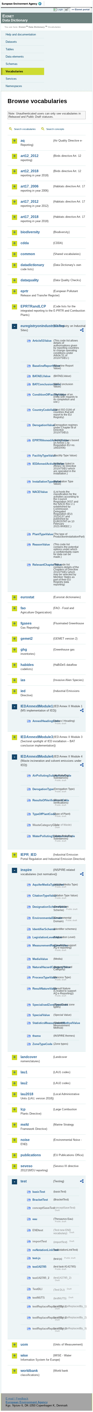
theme (36, 1035)
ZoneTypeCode (42, 1044)
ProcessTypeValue (42, 977)
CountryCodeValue (42, 409)
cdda (25, 243)
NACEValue (40, 492)
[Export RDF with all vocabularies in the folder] (81, 330)
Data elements (15, 56)
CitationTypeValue (42, 895)
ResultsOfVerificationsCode (42, 800)
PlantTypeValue (42, 534)
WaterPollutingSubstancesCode (42, 836)
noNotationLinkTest (42, 1250)
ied (23, 691)
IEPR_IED (29, 854)
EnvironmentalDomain (42, 918)
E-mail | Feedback (17, 1398)
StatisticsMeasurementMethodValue (42, 1023)
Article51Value (41, 340)
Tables (10, 49)
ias (23, 680)
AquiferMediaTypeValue (42, 884)
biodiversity (30, 232)
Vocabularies (14, 71)
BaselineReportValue (42, 365)
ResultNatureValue (42, 988)
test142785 (39, 1266)
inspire (26, 870)
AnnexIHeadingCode (42, 721)
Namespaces (14, 86)
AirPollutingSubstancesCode (42, 775)
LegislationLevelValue (42, 937)
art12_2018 (29, 171)
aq (23, 140)
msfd (25, 1124)
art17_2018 (29, 217)
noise (25, 1140)
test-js (36, 1258)
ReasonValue (41, 544)
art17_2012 (29, 201)
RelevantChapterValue (42, 564)
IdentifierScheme (42, 929)
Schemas (12, 63)
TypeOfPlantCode (42, 814)
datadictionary (32, 265)
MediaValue (40, 959)
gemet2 (27, 638)
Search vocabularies (25, 129)
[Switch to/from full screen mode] (67, 10)
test (24, 1181)
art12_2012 (29, 156)
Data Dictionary (37, 27)
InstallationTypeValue (42, 481)
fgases (26, 623)
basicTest (38, 1191)
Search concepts (55, 129)
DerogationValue (42, 425)
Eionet (22, 27)
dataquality (30, 280)
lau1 (24, 1072)
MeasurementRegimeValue (42, 945)
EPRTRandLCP (33, 306)
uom (24, 1344)
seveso (26, 1166)
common (28, 254)
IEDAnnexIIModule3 (36, 737)
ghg (24, 649)
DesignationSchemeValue (42, 906)
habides (27, 665)
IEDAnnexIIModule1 (36, 706)
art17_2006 (29, 186)
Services (11, 78)
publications (31, 1155)
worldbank (29, 1370)
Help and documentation (21, 34)
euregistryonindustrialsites (36, 326)
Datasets (11, 41)
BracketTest (40, 1199)
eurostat (27, 597)
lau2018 (27, 1094)
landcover (29, 1057)
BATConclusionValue (42, 384)
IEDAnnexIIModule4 (36, 756)
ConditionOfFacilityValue (42, 394)
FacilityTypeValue (42, 455)
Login (60, 9)
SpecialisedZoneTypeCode (42, 1004)
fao (23, 608)
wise (24, 1355)
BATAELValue (41, 376)
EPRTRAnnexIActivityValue (42, 440)
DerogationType (42, 789)
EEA (23, 4)
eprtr (24, 291)
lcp (23, 1109)
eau (34, 1219)
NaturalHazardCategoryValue (42, 967)
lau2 (24, 1083)
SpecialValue (41, 1015)
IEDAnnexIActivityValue (42, 463)
